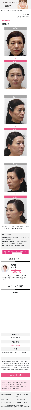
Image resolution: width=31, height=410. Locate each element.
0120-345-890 (15, 345)
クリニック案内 (21, 399)
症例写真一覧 (16, 272)
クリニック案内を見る (15, 375)
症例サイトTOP (6, 10)
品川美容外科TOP (6, 394)
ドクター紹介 (5, 399)
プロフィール (16, 270)
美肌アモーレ (10, 235)
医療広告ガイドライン (22, 402)
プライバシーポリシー (8, 402)
